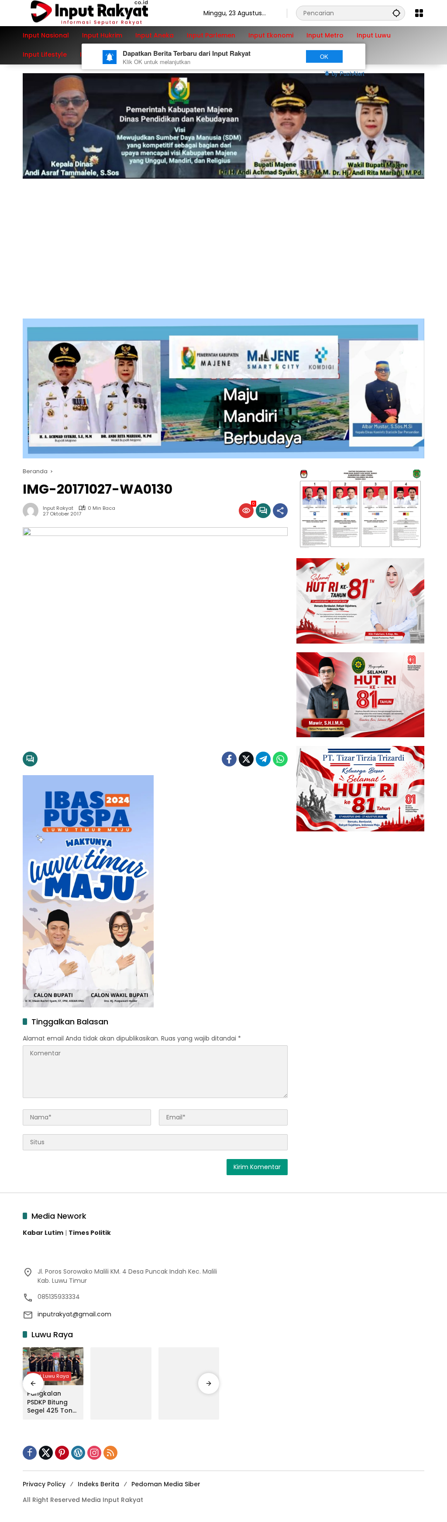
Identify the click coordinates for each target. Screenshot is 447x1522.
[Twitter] (246, 759)
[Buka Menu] (419, 13)
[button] (396, 13)
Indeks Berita (98, 1484)
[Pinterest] (62, 1453)
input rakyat (58, 508)
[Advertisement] (223, 244)
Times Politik (90, 1232)
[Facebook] (229, 759)
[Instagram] (94, 1453)
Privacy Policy (44, 1484)
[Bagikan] (280, 510)
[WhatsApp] (280, 759)
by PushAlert (348, 73)
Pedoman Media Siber (165, 1484)
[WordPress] (78, 1453)
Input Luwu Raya (49, 1376)
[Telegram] (263, 759)
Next (281, 56)
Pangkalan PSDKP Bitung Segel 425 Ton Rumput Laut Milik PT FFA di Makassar (49, 1402)
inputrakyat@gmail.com (74, 1314)
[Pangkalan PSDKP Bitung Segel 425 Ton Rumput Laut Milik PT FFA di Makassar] (53, 1366)
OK (324, 56)
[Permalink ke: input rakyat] (33, 511)
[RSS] (110, 1453)
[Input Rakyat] (104, 12)
